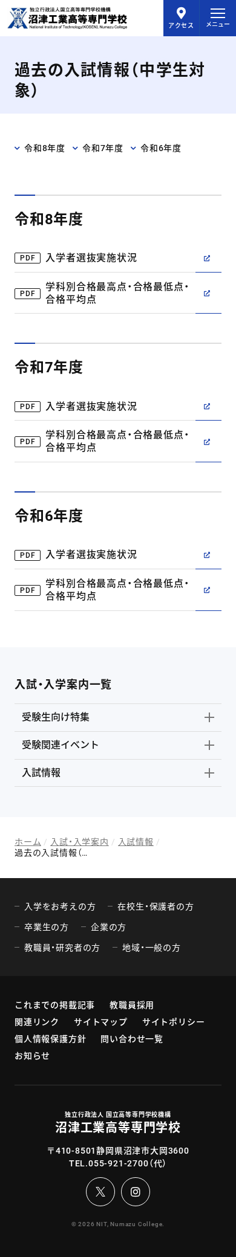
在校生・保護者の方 (155, 906)
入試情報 (41, 772)
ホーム (28, 842)
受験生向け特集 (56, 717)
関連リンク (37, 1022)
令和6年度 (161, 148)
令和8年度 (44, 148)
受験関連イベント (60, 745)
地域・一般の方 (151, 947)
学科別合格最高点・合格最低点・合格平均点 (117, 293)
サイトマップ (101, 1022)
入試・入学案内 (79, 842)
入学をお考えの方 (60, 906)
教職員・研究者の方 (62, 947)
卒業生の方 (46, 927)
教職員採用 (132, 1005)
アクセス (181, 25)
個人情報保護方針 (50, 1039)
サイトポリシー (173, 1022)
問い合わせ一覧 (131, 1039)
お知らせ (32, 1056)
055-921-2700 (118, 1163)
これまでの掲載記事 (55, 1005)
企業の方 (108, 927)
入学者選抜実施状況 (91, 257)
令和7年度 (102, 148)
